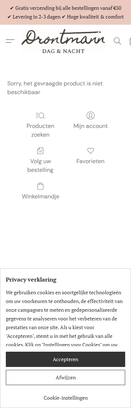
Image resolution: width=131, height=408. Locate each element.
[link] (65, 395)
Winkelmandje (40, 196)
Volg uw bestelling (40, 165)
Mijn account (91, 126)
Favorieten (90, 161)
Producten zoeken (40, 130)
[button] (65, 41)
